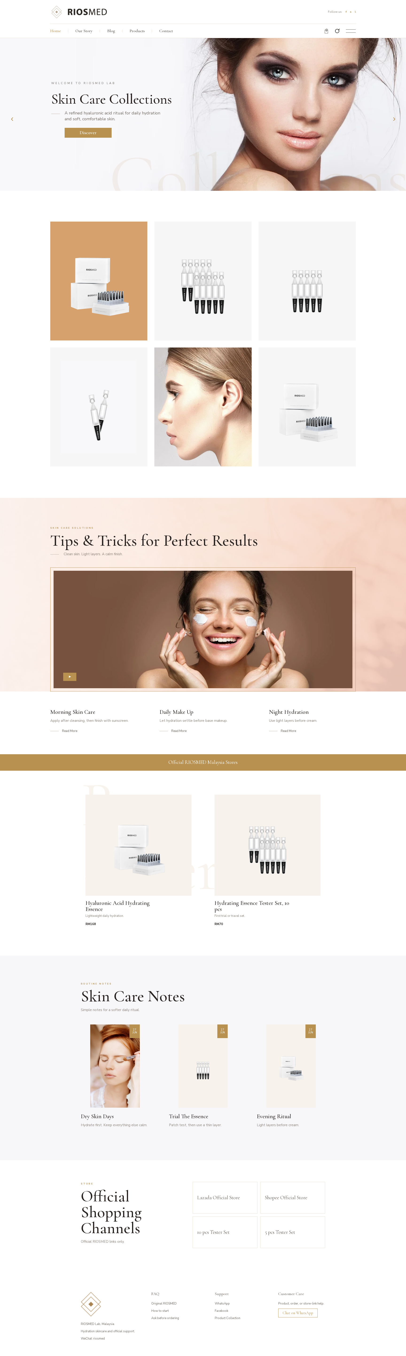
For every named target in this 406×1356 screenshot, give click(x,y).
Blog (111, 30)
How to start (160, 1311)
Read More (69, 731)
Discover (88, 133)
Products (137, 30)
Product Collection (227, 1318)
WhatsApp (222, 1303)
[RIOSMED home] (79, 11)
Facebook (221, 1311)
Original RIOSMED (164, 1303)
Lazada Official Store (218, 1198)
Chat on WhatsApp (298, 1312)
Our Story (84, 30)
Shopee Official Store (286, 1198)
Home (55, 30)
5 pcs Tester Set (280, 1232)
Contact (166, 30)
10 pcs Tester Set (213, 1232)
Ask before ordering (165, 1318)
